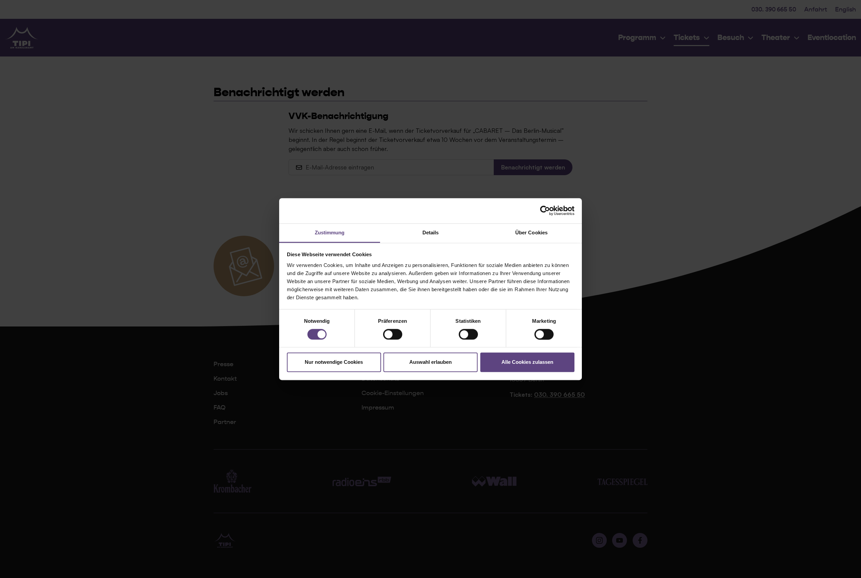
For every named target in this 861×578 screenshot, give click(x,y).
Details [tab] (430, 232)
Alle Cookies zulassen (527, 362)
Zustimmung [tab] (330, 232)
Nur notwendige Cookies (334, 362)
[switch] (392, 334)
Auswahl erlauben (430, 362)
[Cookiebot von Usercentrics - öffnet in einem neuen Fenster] (545, 210)
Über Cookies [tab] (531, 232)
